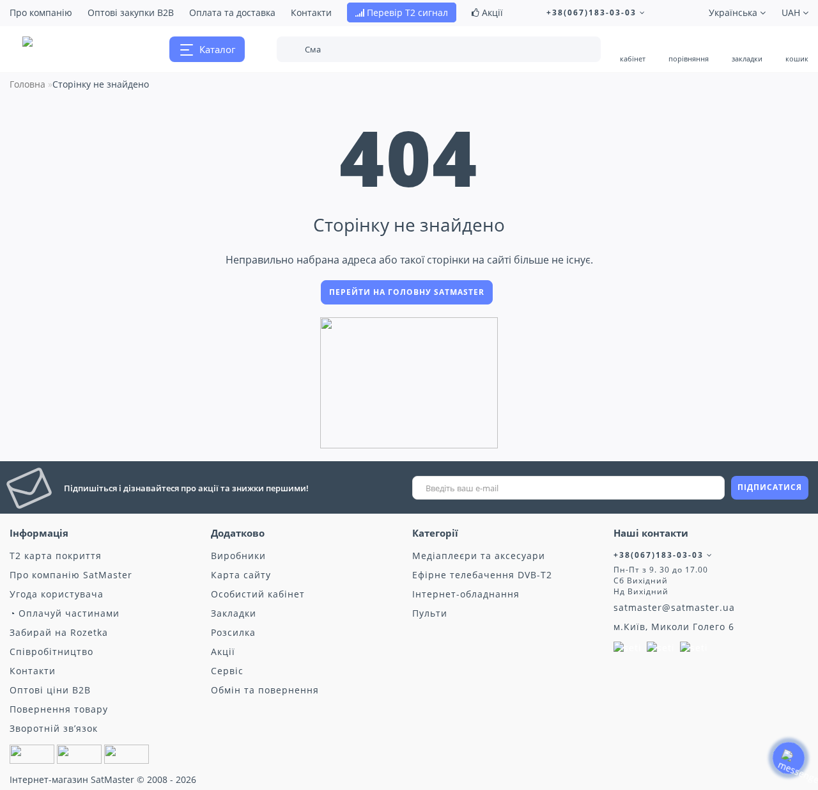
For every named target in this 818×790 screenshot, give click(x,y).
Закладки (233, 613)
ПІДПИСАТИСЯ (769, 487)
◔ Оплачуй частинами (65, 613)
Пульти (429, 613)
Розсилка (233, 632)
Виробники (238, 555)
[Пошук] (582, 50)
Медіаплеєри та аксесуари (478, 555)
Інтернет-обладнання (466, 594)
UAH (792, 12)
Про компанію (41, 12)
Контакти (311, 12)
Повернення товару (59, 709)
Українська (734, 12)
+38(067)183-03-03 (593, 12)
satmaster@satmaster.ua (674, 607)
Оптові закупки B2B (131, 12)
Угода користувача (57, 594)
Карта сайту (241, 575)
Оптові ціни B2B (50, 690)
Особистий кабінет (258, 594)
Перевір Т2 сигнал (406, 12)
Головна (27, 84)
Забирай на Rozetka (59, 632)
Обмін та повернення (265, 690)
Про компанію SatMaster (71, 575)
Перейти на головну (406, 292)
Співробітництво (51, 651)
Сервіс (227, 671)
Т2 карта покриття (56, 555)
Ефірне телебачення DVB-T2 (482, 575)
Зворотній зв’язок (54, 728)
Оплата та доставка (232, 12)
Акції (491, 12)
